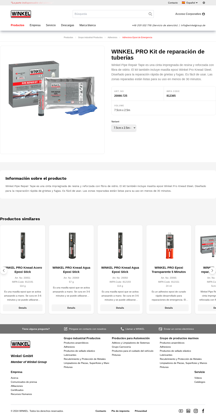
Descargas (67, 25)
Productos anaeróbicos (76, 342)
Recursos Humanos (21, 394)
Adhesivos (112, 37)
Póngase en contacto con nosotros (87, 329)
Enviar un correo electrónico (179, 329)
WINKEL (23, 411)
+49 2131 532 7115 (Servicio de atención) (155, 25)
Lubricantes (70, 355)
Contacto (173, 2)
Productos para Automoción (131, 338)
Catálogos (199, 382)
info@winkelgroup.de (193, 25)
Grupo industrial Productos (90, 37)
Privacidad (141, 411)
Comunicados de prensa (24, 382)
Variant (115, 121)
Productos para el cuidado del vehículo (132, 350)
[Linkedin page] (188, 411)
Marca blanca (87, 25)
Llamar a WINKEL (135, 329)
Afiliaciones (17, 386)
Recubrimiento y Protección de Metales (85, 359)
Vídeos (198, 377)
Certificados (17, 390)
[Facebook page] (203, 411)
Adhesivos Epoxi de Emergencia (137, 37)
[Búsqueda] (150, 14)
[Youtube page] (181, 411)
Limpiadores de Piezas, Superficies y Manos (87, 363)
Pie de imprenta (120, 411)
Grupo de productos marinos (179, 338)
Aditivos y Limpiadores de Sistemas (131, 342)
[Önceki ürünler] (3, 270)
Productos (17, 25)
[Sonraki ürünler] (212, 270)
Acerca (14, 377)
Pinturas (68, 367)
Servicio (51, 25)
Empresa (35, 25)
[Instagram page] (196, 411)
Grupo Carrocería (121, 346)
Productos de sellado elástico (79, 350)
